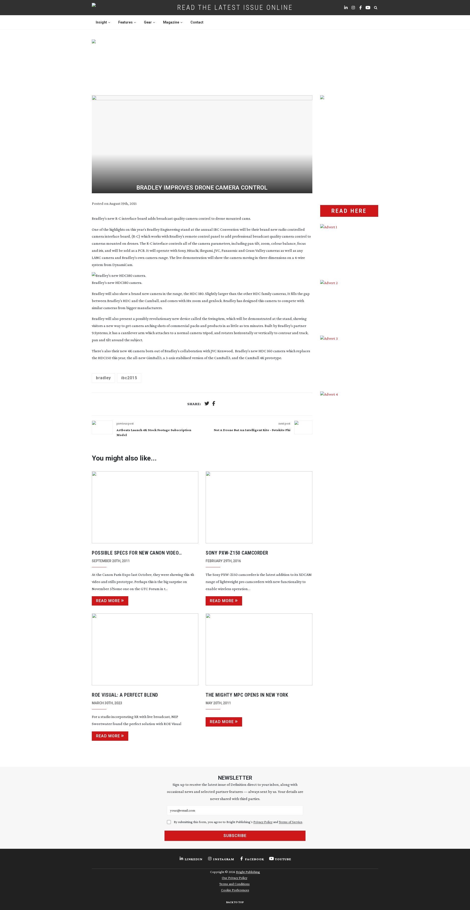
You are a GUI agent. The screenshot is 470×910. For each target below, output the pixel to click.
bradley (103, 378)
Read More (108, 600)
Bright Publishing (248, 872)
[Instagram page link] (353, 7)
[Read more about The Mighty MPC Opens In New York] (259, 649)
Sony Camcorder (237, 553)
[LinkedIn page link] (345, 7)
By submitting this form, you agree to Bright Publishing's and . (238, 822)
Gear (148, 22)
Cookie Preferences (235, 890)
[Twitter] (207, 404)
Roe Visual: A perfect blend (125, 695)
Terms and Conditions (234, 884)
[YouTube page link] (367, 7)
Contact (196, 22)
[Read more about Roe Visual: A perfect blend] (145, 649)
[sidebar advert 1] (349, 248)
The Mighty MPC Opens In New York (247, 695)
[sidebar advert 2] (349, 304)
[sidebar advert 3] (349, 360)
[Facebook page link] (360, 7)
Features (125, 22)
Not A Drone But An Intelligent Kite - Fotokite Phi (252, 430)
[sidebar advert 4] (349, 449)
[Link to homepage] (109, 7)
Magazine (171, 22)
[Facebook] (214, 404)
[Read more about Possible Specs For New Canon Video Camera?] (145, 507)
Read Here (349, 210)
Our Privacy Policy (234, 878)
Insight (101, 22)
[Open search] (375, 7)
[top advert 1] (235, 61)
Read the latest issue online (235, 7)
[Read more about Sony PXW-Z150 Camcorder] (259, 507)
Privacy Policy (262, 822)
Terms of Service (290, 822)
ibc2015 (129, 378)
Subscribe (235, 835)
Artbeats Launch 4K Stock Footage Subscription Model (154, 432)
